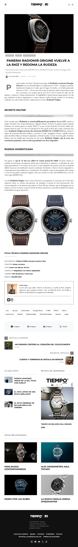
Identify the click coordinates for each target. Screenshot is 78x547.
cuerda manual (25, 310)
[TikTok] (46, 542)
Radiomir (20, 314)
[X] (42, 542)
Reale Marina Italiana (46, 314)
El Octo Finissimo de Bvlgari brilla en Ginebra (24, 405)
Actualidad (9, 55)
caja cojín (14, 310)
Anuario (59, 534)
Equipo (32, 534)
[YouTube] (39, 542)
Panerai (64, 310)
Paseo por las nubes (17, 499)
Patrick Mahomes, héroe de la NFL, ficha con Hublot (25, 380)
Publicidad (50, 534)
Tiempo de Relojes (29, 55)
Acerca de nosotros (21, 534)
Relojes (18, 55)
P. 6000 (48, 310)
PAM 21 (56, 310)
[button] (5, 5)
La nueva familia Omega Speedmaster (55, 500)
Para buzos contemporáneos (15, 467)
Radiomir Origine (31, 314)
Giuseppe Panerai (38, 310)
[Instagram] (31, 542)
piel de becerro (10, 314)
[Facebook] (35, 542)
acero (7, 310)
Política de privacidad (51, 537)
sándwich (58, 314)
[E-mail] (8, 300)
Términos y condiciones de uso (29, 537)
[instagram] (11, 300)
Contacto (40, 534)
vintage (66, 314)
